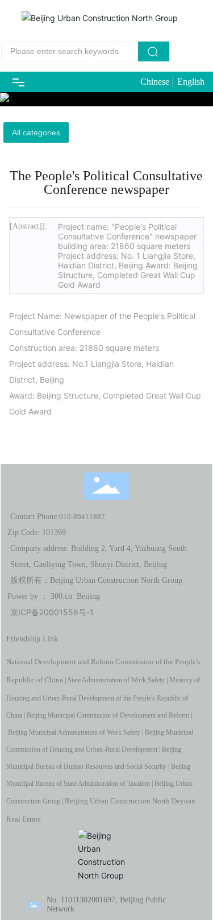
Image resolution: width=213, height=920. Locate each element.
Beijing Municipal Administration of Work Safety (74, 732)
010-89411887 (82, 516)
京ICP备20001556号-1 (52, 612)
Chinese (154, 81)
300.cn (61, 596)
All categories (36, 132)
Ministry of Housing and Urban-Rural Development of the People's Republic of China (103, 697)
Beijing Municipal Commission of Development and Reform (108, 715)
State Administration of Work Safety (116, 680)
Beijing (88, 596)
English (190, 81)
